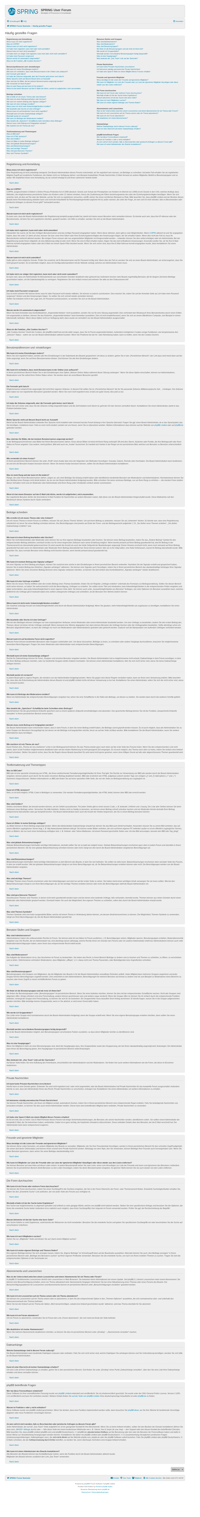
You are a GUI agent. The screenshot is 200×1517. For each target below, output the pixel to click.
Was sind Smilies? (13, 139)
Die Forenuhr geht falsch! (16, 74)
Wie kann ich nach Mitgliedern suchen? (111, 100)
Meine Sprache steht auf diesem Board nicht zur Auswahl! (28, 79)
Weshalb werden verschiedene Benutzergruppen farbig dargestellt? (122, 54)
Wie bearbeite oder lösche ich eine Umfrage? (23, 109)
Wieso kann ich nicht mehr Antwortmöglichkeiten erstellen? (29, 106)
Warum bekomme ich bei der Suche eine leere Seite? (117, 98)
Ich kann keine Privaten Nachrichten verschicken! (116, 67)
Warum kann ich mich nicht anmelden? (21, 51)
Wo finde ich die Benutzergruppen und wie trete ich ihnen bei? (120, 49)
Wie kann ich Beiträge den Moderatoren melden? (25, 118)
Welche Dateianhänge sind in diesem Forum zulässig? (117, 126)
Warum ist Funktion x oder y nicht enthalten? (113, 139)
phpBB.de (179, 425)
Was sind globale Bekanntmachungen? (21, 144)
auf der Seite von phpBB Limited (85, 1396)
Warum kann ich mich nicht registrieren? (22, 46)
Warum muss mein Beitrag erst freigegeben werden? (26, 123)
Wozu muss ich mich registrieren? (19, 42)
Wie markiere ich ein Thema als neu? (21, 126)
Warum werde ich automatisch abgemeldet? (23, 58)
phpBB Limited (160, 425)
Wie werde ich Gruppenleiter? (108, 51)
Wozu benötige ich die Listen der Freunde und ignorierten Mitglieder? (122, 80)
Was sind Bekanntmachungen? (18, 146)
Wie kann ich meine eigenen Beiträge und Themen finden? (118, 103)
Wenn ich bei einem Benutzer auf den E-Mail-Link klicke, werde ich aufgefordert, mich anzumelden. (44, 88)
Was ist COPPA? (13, 44)
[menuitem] (23, 21)
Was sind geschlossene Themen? (19, 151)
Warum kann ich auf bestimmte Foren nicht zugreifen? (27, 111)
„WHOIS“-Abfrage (22, 1429)
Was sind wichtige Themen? (17, 148)
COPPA (153, 233)
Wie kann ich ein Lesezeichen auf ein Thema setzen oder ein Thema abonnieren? (127, 113)
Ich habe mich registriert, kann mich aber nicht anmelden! (28, 49)
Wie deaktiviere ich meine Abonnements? (112, 118)
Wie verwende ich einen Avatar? (19, 84)
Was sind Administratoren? (107, 42)
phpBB (86, 1484)
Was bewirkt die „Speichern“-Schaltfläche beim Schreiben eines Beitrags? (34, 121)
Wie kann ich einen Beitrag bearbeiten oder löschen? (26, 99)
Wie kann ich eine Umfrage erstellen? (21, 104)
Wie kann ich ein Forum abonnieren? (110, 116)
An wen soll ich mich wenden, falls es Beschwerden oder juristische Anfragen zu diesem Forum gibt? (135, 142)
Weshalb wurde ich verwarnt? (18, 116)
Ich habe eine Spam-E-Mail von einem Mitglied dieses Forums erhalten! (123, 72)
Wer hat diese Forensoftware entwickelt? (112, 137)
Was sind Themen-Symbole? (17, 153)
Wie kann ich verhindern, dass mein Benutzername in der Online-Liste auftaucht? (37, 72)
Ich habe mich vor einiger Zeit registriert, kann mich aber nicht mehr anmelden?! (37, 54)
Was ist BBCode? (13, 134)
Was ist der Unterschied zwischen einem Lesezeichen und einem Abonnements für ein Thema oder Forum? (137, 111)
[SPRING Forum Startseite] (23, 11)
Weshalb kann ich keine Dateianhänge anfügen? (25, 114)
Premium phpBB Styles (104, 1486)
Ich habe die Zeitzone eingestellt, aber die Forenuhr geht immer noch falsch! (35, 76)
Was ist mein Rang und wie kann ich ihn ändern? (25, 86)
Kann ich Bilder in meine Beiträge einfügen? (23, 141)
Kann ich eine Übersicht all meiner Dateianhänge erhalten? (119, 129)
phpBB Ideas (133, 1410)
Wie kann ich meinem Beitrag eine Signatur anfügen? (26, 102)
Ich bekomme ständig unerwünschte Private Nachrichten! (118, 69)
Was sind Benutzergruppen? (107, 46)
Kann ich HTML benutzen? (17, 136)
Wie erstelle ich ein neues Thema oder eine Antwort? (26, 97)
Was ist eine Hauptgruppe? (107, 56)
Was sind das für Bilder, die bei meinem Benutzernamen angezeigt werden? (35, 81)
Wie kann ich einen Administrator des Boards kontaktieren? (119, 144)
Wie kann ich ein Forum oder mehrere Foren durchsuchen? (119, 93)
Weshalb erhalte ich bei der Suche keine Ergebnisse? (117, 95)
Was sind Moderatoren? (106, 44)
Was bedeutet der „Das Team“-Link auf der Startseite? (117, 58)
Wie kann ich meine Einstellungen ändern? (22, 69)
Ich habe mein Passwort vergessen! (20, 56)
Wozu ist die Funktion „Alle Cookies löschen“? (24, 61)
